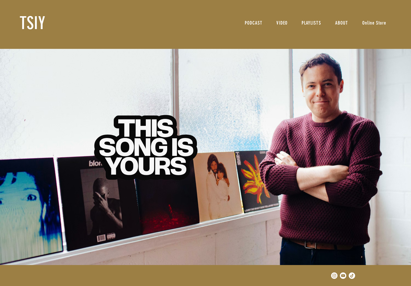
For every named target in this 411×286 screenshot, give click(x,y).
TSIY (32, 23)
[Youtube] (343, 275)
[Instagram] (334, 275)
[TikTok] (352, 275)
